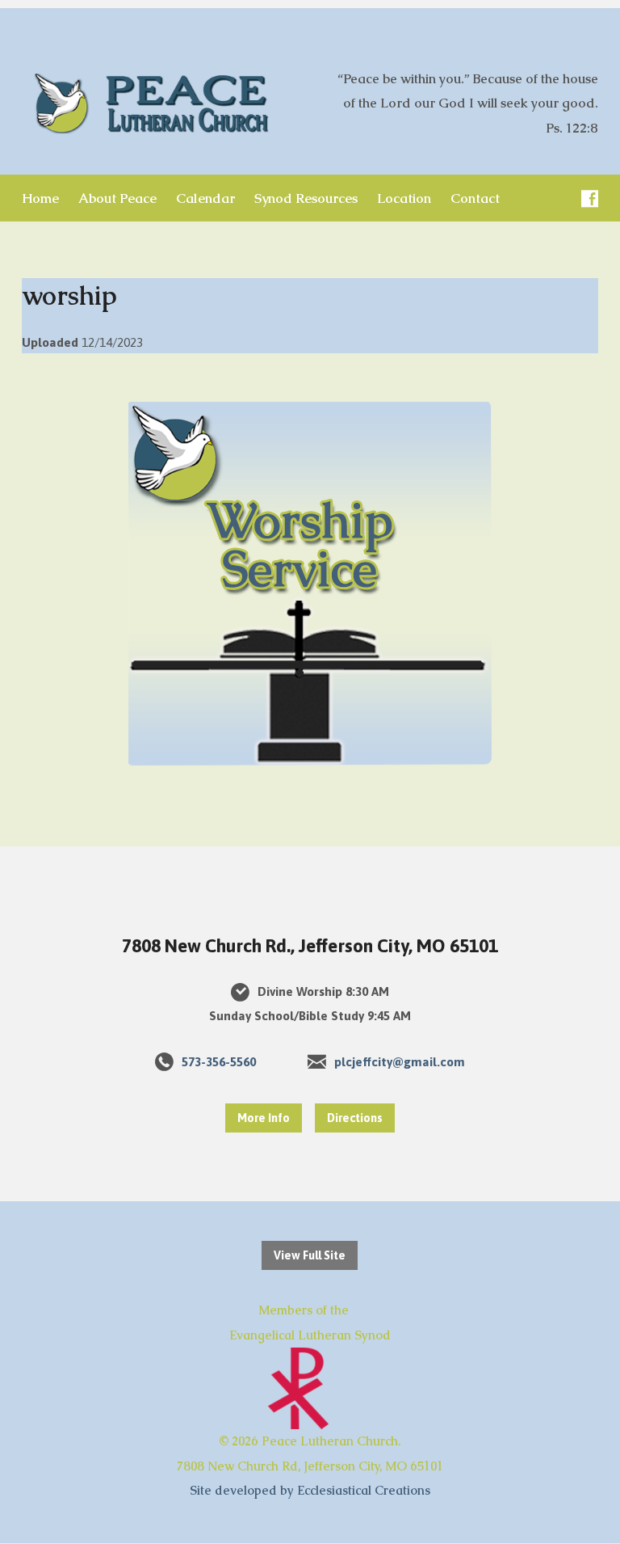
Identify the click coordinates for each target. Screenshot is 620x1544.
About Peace (117, 198)
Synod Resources (306, 198)
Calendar (205, 198)
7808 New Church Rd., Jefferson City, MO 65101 (310, 945)
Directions (355, 1118)
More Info (263, 1118)
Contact (475, 198)
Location (404, 198)
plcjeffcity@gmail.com (399, 1062)
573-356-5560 (219, 1062)
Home (40, 198)
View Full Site (310, 1255)
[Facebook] (589, 198)
